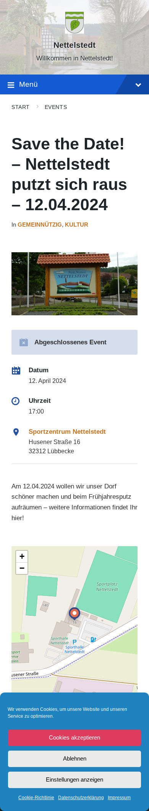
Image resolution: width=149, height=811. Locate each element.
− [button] (21, 568)
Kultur (76, 225)
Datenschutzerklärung (81, 797)
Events (56, 107)
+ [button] (21, 556)
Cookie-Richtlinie (36, 797)
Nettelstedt (74, 45)
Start (20, 107)
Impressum (119, 797)
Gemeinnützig (40, 225)
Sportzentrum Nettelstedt (67, 431)
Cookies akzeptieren (74, 737)
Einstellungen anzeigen (74, 779)
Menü (28, 84)
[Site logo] (74, 31)
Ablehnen (74, 758)
